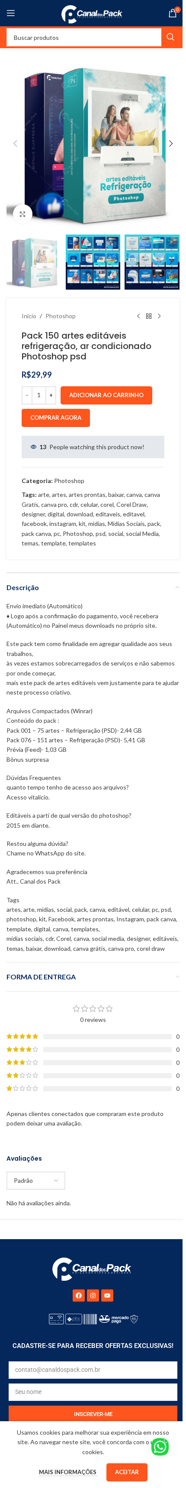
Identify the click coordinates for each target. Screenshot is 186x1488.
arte (43, 494)
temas (30, 543)
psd (101, 533)
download (80, 514)
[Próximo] (159, 316)
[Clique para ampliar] (22, 214)
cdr (74, 504)
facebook (34, 523)
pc (57, 533)
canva (134, 494)
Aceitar (127, 1471)
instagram (62, 523)
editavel (133, 514)
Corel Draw (131, 504)
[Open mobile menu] (10, 13)
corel (107, 504)
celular (89, 504)
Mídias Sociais (126, 523)
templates (82, 543)
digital (56, 514)
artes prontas (87, 494)
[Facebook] (79, 1295)
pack (154, 523)
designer (33, 514)
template (53, 543)
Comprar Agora (55, 417)
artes (59, 494)
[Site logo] (93, 12)
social (115, 533)
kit (82, 523)
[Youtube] (107, 1295)
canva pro (54, 504)
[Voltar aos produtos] (149, 316)
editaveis (108, 514)
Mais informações (68, 1471)
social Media (142, 533)
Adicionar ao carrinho (106, 395)
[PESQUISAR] (170, 37)
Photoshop (60, 316)
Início (29, 316)
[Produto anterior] (138, 316)
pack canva (36, 533)
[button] (15, 143)
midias (96, 523)
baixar (116, 494)
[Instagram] (93, 1295)
